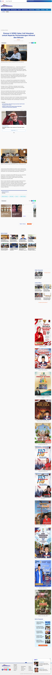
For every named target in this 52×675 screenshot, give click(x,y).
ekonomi (22, 670)
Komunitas (15, 667)
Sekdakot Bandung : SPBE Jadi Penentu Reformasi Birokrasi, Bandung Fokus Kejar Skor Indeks (38, 299)
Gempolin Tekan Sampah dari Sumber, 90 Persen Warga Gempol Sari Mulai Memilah (40, 636)
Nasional (22, 667)
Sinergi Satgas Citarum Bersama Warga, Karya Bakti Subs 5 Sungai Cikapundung (38, 277)
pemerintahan (31, 670)
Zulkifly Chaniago (23, 196)
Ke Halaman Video (47, 272)
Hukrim (19, 9)
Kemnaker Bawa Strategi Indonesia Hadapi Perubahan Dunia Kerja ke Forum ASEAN (40, 632)
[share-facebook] (32, 43)
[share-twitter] (33, 43)
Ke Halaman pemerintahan (43, 302)
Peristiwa (43, 9)
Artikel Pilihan (38, 282)
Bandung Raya (14, 9)
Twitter (8, 670)
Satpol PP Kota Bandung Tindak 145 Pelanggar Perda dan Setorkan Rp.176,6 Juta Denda (40, 641)
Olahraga (30, 667)
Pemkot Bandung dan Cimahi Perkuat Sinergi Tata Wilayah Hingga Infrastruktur (47, 299)
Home (3, 1)
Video (4, 11)
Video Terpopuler (39, 270)
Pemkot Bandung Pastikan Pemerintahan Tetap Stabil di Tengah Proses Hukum (38, 290)
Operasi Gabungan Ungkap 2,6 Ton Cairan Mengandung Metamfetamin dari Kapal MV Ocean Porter (40, 622)
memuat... (4, 192)
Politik (47, 9)
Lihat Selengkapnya (43, 645)
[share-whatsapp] (35, 43)
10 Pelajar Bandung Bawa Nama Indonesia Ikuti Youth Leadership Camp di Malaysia (40, 627)
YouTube (10, 670)
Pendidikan (38, 9)
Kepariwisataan (25, 9)
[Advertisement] (26, 21)
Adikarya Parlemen (5, 196)
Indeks (3, 9)
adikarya (15, 670)
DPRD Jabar (11, 196)
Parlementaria (31, 9)
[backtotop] (26, 663)
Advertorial (8, 9)
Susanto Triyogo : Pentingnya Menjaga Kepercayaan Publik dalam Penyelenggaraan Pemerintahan (47, 290)
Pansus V (16, 196)
